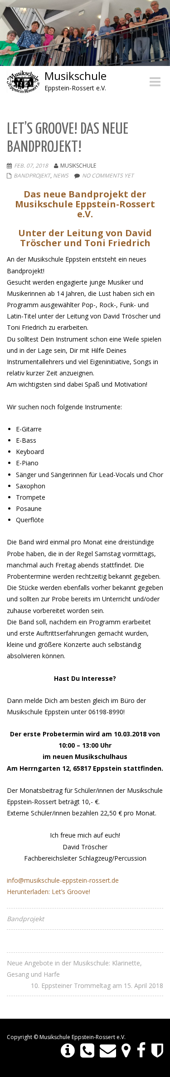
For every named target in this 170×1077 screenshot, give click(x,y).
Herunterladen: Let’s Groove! (48, 891)
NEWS (60, 175)
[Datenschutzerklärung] (157, 1050)
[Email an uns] (108, 1050)
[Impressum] (68, 1050)
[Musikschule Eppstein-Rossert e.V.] (141, 1050)
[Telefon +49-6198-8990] (87, 1050)
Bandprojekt (32, 175)
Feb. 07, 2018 (31, 165)
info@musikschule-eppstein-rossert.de (63, 880)
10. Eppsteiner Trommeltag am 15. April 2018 (97, 985)
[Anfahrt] (126, 1050)
